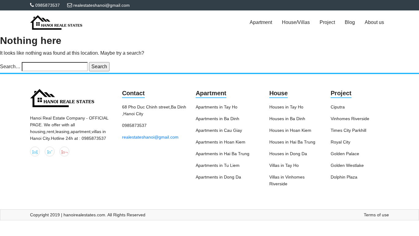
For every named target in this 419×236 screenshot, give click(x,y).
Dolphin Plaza (344, 177)
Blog (350, 22)
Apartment (211, 93)
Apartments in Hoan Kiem (220, 142)
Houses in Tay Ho (286, 106)
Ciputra (338, 106)
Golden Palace (345, 153)
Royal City (340, 142)
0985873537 (47, 5)
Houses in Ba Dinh (287, 118)
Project (341, 93)
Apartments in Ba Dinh (217, 118)
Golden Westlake (347, 165)
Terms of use (376, 214)
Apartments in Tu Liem (218, 165)
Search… (10, 66)
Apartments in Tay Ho (216, 106)
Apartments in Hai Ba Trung (222, 153)
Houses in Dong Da (288, 153)
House (278, 93)
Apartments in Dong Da (218, 177)
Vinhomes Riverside (350, 118)
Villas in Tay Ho (284, 165)
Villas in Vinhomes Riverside (287, 180)
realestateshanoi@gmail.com (150, 137)
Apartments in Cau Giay (219, 130)
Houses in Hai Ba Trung (292, 142)
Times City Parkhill (348, 130)
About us (374, 22)
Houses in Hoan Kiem (290, 130)
